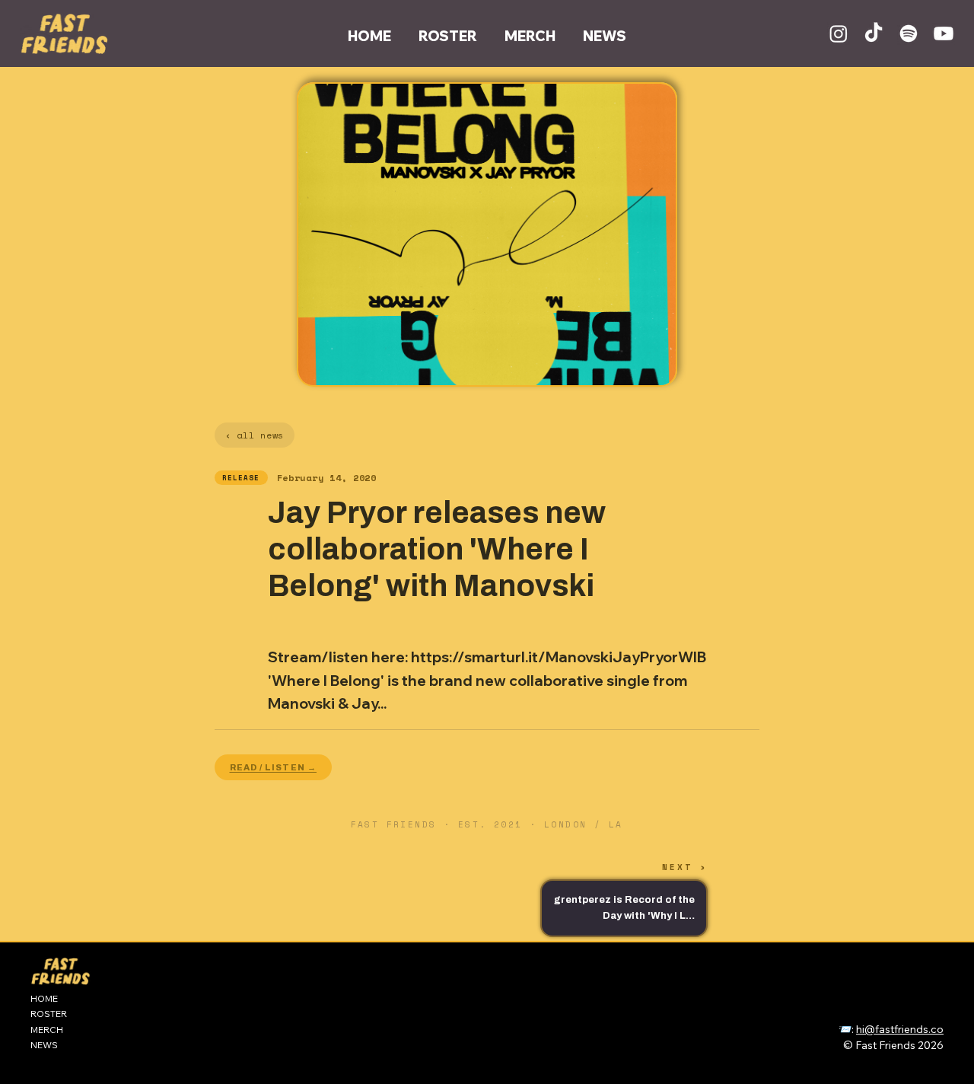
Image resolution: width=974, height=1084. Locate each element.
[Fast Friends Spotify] (908, 33)
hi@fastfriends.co (900, 1029)
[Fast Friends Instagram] (838, 33)
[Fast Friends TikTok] (873, 33)
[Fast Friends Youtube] (943, 33)
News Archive (860, 1006)
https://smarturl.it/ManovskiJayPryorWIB (558, 657)
